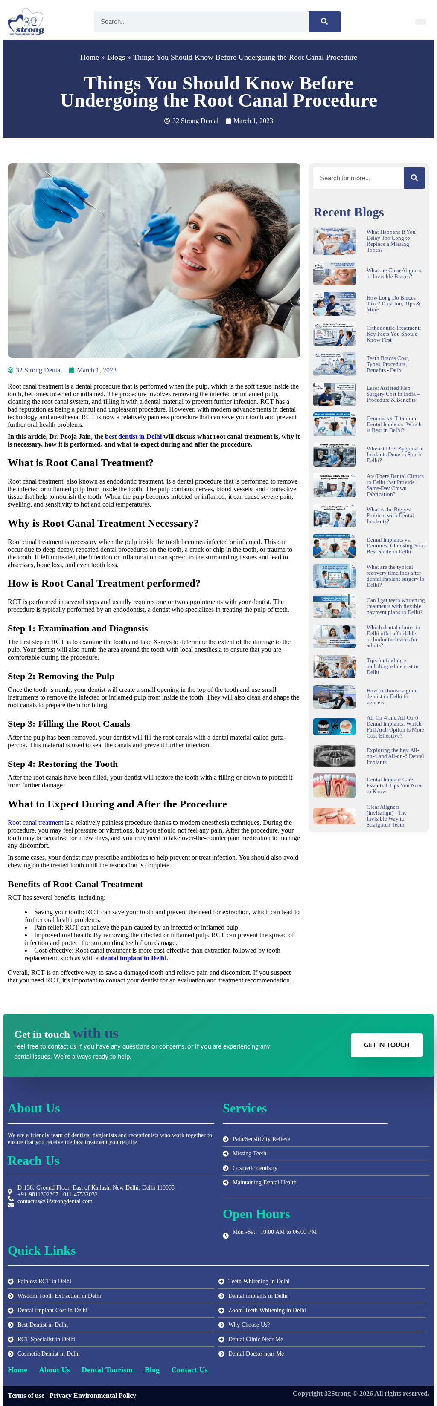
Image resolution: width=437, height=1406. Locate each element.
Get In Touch (387, 1045)
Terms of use (26, 1395)
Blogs (116, 57)
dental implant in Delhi (133, 958)
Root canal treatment (35, 822)
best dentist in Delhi (133, 436)
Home (89, 57)
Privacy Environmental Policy (93, 1395)
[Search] (325, 21)
